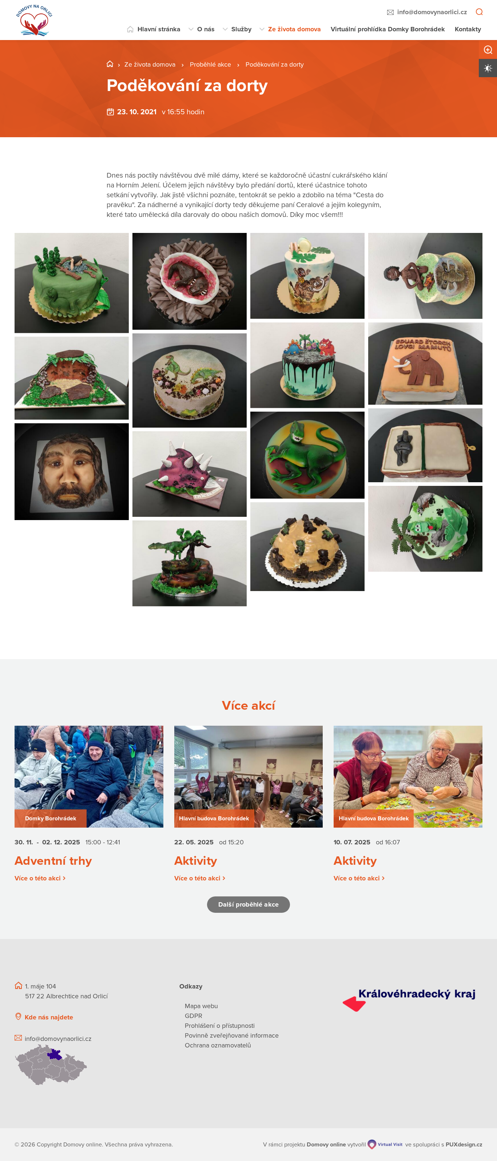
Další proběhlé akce (248, 904)
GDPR (193, 1016)
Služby (241, 29)
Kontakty (468, 29)
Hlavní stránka (159, 29)
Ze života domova (294, 29)
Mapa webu (201, 1006)
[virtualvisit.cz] (384, 1144)
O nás (206, 29)
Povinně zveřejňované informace (232, 1035)
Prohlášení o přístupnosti (220, 1026)
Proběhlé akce (211, 64)
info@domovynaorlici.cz (432, 12)
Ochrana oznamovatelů (218, 1045)
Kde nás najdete (49, 1017)
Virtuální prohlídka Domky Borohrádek (388, 29)
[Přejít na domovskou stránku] (35, 20)
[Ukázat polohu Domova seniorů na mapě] (88, 1065)
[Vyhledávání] (479, 12)
